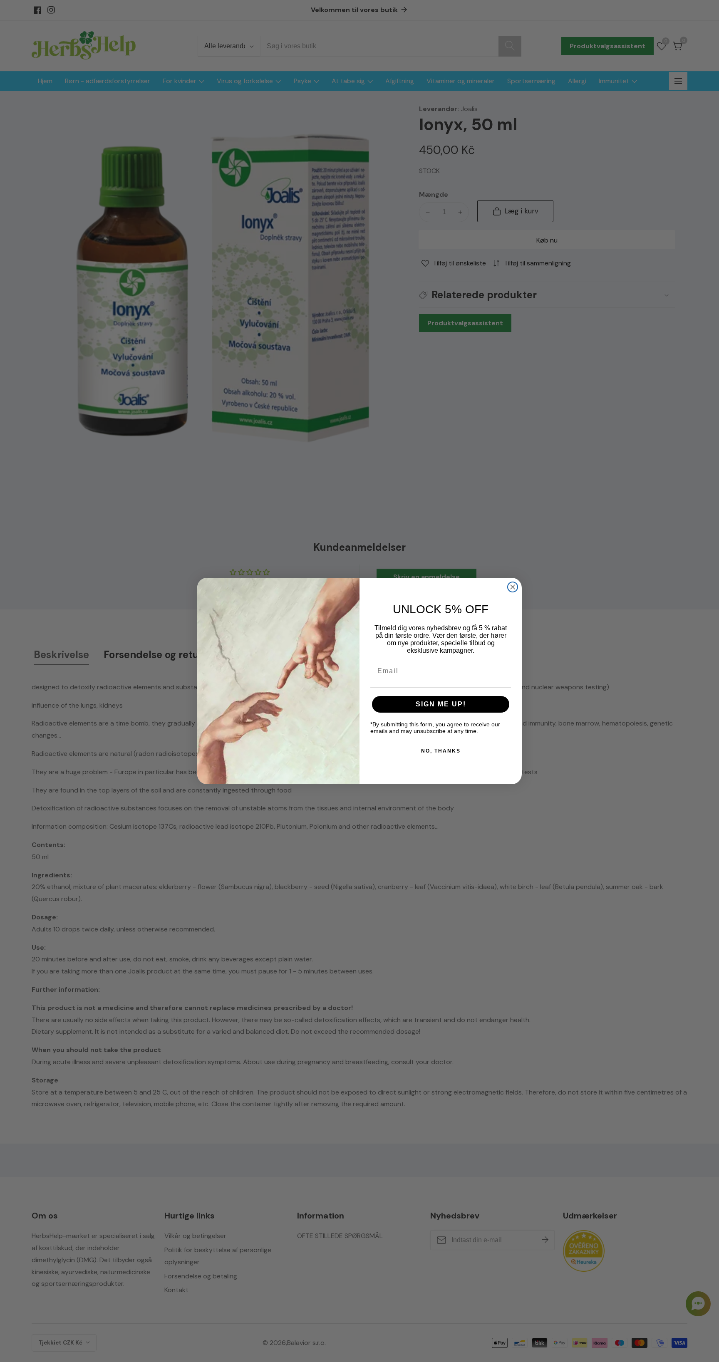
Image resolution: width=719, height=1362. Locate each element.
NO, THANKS (441, 751)
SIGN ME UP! (441, 704)
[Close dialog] (513, 587)
